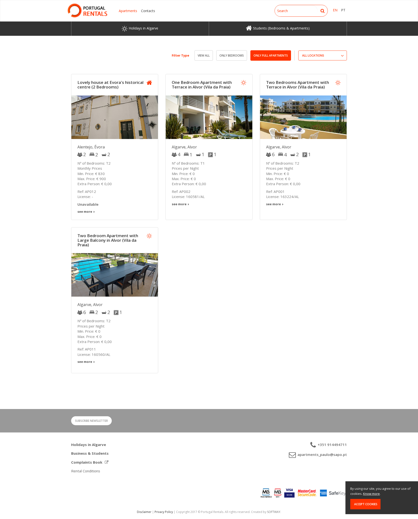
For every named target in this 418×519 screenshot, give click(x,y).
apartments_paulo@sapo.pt (322, 454)
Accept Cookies (365, 504)
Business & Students (90, 453)
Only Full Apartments (271, 55)
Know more (371, 493)
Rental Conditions (85, 470)
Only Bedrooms (231, 55)
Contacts (148, 10)
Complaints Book (86, 462)
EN (335, 10)
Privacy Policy (164, 512)
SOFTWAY (273, 512)
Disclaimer (144, 512)
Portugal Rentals (87, 10)
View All (204, 55)
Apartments (128, 10)
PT (343, 10)
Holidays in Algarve (88, 444)
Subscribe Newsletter (91, 421)
